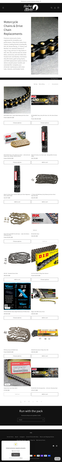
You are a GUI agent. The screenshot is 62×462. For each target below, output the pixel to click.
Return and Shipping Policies (47, 436)
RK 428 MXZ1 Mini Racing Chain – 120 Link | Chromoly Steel (44, 388)
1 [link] (20, 401)
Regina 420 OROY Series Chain (38, 311)
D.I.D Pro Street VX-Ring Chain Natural (39, 273)
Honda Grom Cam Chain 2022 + (11, 388)
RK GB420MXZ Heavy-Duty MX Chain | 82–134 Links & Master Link (44, 116)
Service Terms (10, 436)
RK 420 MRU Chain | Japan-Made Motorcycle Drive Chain (16, 115)
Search (16, 436)
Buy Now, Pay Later (21, 440)
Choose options (17, 122)
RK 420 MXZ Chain (35, 234)
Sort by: (35, 84)
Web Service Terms (40, 440)
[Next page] (41, 401)
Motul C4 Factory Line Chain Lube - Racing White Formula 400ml (44, 155)
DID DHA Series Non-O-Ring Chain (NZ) (39, 350)
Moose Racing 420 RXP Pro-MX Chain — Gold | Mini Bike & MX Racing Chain (16, 234)
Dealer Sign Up (31, 440)
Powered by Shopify (35, 458)
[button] (3, 7)
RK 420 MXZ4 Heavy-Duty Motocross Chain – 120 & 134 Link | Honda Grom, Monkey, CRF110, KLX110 (17, 155)
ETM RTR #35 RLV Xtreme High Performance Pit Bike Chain (16, 311)
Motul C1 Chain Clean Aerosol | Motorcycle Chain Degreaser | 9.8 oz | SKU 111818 (17, 195)
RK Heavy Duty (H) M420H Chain (11, 350)
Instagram (22, 436)
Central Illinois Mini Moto (32, 436)
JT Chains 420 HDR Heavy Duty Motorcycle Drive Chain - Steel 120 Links (43, 195)
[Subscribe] (43, 420)
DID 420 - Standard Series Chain (11, 273)
